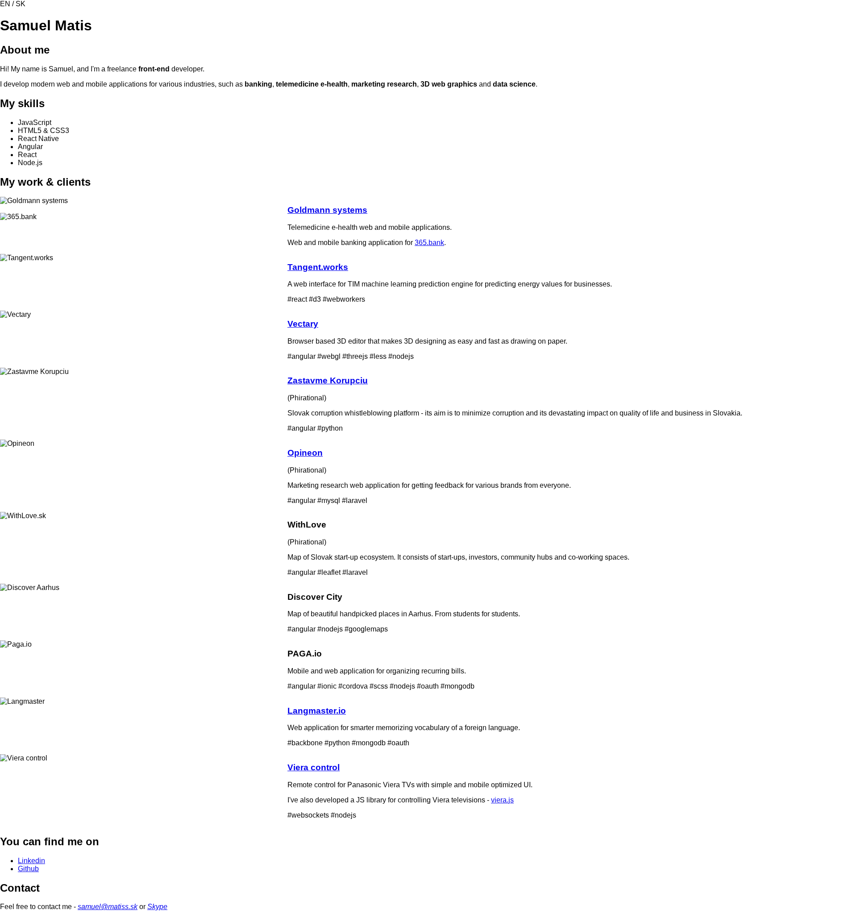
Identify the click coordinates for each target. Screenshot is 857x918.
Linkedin (31, 860)
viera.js (502, 800)
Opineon (305, 452)
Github (28, 868)
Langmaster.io (316, 710)
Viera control (313, 767)
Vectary (302, 323)
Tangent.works (317, 267)
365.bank (429, 242)
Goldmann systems (327, 210)
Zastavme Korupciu (327, 380)
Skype (157, 906)
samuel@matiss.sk (107, 906)
